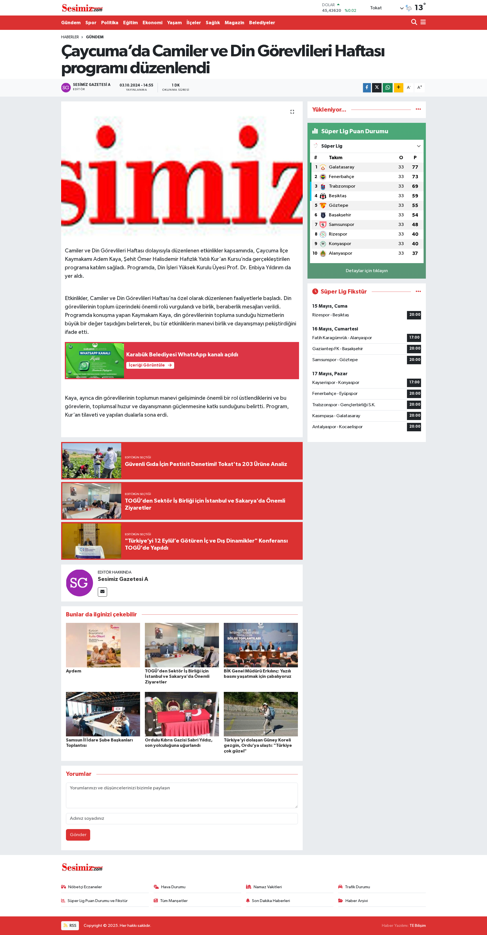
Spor (90, 22)
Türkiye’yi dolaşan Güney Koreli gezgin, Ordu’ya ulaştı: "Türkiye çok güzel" (258, 745)
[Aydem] (103, 645)
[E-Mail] (102, 592)
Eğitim (130, 22)
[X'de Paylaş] (377, 87)
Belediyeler (262, 22)
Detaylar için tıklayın (367, 270)
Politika (109, 22)
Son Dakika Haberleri (271, 901)
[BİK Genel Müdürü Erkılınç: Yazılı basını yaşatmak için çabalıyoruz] (261, 645)
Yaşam (174, 22)
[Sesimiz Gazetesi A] (79, 582)
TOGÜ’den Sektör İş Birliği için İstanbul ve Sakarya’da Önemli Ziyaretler (177, 676)
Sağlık (213, 22)
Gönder (78, 834)
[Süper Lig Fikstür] (418, 291)
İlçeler (194, 22)
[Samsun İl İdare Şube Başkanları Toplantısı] (103, 714)
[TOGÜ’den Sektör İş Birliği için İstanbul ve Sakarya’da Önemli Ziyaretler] (182, 645)
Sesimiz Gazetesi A (123, 579)
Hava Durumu (173, 887)
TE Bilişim (417, 925)
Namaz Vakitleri (268, 887)
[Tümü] (418, 109)
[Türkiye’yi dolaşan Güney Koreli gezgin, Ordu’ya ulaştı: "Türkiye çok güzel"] (261, 714)
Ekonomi (152, 22)
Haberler (70, 37)
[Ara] (414, 23)
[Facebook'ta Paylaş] (367, 87)
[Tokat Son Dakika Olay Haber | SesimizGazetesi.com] (82, 7)
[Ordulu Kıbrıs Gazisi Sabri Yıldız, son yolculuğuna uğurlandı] (182, 714)
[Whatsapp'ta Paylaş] (388, 87)
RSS (72, 925)
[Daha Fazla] (398, 87)
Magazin (234, 22)
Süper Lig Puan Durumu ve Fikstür (98, 901)
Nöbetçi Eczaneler (85, 887)
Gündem (71, 22)
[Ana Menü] (422, 23)
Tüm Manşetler (174, 901)
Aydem (73, 671)
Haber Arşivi (357, 901)
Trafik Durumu (357, 887)
